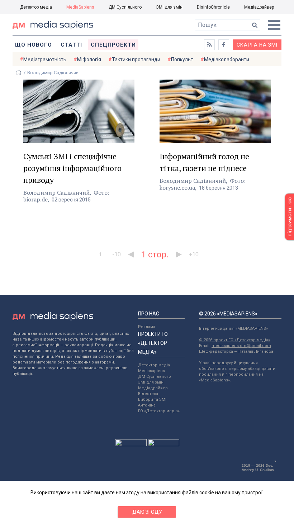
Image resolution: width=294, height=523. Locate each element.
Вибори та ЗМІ (152, 399)
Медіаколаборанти (226, 59)
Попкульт (182, 59)
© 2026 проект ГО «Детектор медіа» (234, 340)
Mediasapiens (151, 371)
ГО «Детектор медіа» (159, 411)
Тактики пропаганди (136, 59)
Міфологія (89, 59)
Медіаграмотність (44, 59)
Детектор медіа (36, 7)
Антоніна (147, 405)
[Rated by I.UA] (131, 444)
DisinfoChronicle (213, 7)
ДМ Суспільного (125, 7)
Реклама (146, 326)
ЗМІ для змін (169, 7)
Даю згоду (147, 512)
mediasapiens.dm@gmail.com (241, 345)
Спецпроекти (113, 45)
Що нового (33, 45)
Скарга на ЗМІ (257, 45)
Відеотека (148, 393)
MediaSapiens (80, 7)
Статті (71, 45)
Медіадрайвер (259, 7)
